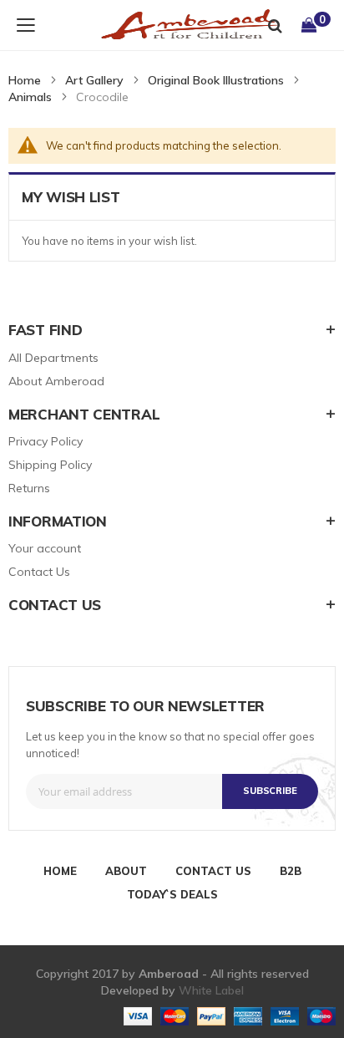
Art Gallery (94, 80)
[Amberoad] (178, 25)
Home (24, 80)
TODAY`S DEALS (172, 894)
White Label (211, 990)
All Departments (53, 357)
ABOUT (126, 871)
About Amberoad (56, 381)
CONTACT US (213, 871)
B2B (290, 871)
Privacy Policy (45, 441)
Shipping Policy (50, 464)
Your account (44, 548)
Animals (30, 96)
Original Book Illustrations (216, 80)
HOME (60, 871)
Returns (29, 488)
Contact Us (39, 571)
